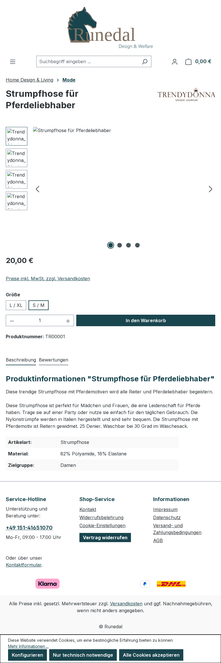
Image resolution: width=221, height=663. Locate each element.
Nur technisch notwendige (83, 655)
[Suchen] (144, 61)
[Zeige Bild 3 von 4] (128, 245)
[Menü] (13, 61)
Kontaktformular (23, 565)
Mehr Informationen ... (28, 646)
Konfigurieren (27, 655)
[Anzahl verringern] (12, 320)
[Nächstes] (210, 188)
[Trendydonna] (186, 101)
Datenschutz (167, 517)
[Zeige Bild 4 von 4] (137, 245)
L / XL (15, 305)
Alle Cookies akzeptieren (151, 655)
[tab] (21, 360)
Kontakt (87, 509)
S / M (39, 305)
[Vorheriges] (37, 188)
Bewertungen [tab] (53, 360)
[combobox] (87, 61)
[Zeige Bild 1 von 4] (110, 245)
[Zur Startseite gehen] (110, 28)
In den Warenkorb (146, 320)
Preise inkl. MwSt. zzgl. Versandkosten (48, 278)
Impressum (165, 509)
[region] (110, 188)
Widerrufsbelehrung (101, 517)
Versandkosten (126, 603)
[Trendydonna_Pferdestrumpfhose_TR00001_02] (124, 188)
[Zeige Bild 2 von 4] (119, 245)
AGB (158, 540)
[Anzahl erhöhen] (68, 320)
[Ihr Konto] (175, 61)
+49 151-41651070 (29, 528)
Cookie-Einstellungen (102, 525)
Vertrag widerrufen (105, 537)
